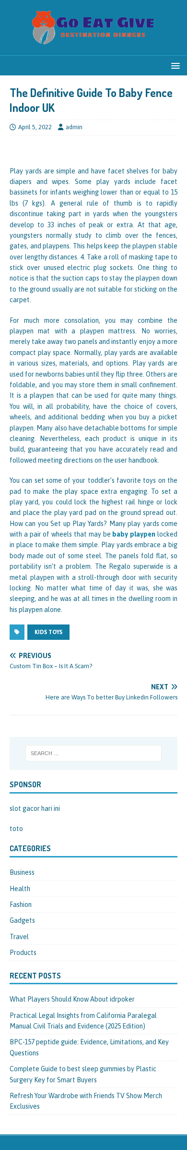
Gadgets (22, 920)
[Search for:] (93, 753)
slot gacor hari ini (35, 808)
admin (74, 127)
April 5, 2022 (35, 127)
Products (23, 952)
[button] (174, 65)
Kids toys (48, 632)
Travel (19, 937)
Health (20, 889)
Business (22, 872)
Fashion (21, 904)
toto (16, 828)
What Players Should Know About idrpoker (72, 999)
